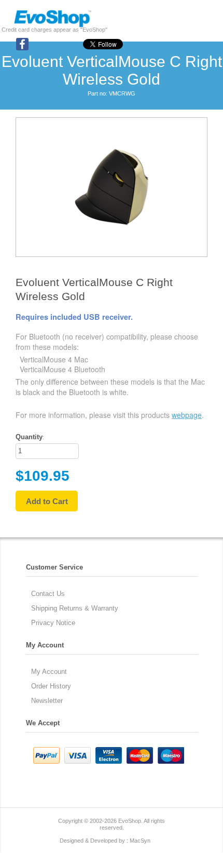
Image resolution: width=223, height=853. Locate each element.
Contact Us (48, 594)
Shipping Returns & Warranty (74, 608)
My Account (49, 671)
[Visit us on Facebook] (22, 48)
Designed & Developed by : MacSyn (105, 840)
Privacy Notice (53, 623)
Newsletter (47, 701)
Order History (51, 686)
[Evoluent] (52, 25)
